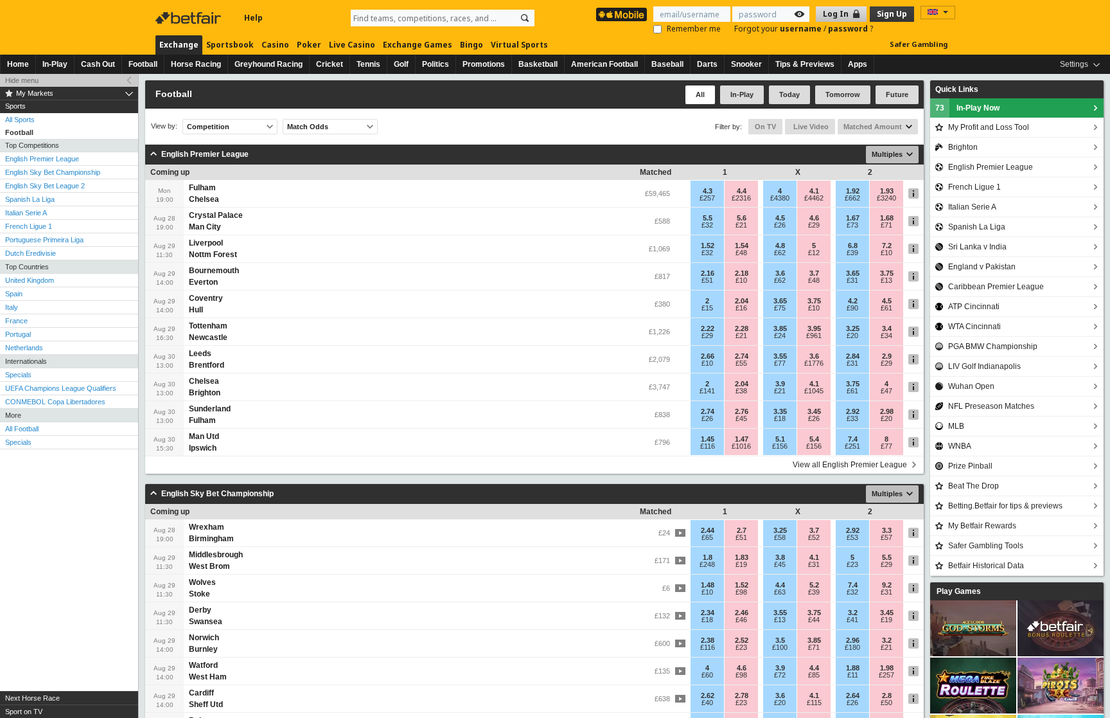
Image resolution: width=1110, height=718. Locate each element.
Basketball (538, 64)
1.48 (707, 585)
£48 (741, 252)
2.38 (707, 640)
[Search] (524, 18)
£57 (886, 537)
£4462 (814, 198)
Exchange (178, 44)
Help (253, 17)
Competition (208, 126)
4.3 (707, 191)
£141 (707, 391)
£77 (780, 363)
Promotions (484, 64)
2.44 (707, 530)
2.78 (741, 695)
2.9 (887, 356)
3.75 (887, 273)
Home (18, 64)
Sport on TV (23, 711)
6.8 (853, 245)
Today (789, 94)
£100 (780, 647)
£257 (707, 198)
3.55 (780, 356)
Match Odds (307, 126)
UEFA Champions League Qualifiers (60, 388)
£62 (780, 252)
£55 (741, 363)
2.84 (852, 356)
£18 (780, 418)
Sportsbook (230, 44)
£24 (780, 335)
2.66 (707, 356)
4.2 (853, 301)
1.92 (852, 191)
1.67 (852, 218)
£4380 (779, 198)
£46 (741, 619)
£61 (886, 308)
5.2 (814, 585)
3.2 (853, 612)
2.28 (741, 328)
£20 (852, 335)
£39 (852, 252)
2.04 (741, 301)
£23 (852, 564)
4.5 (780, 218)
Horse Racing (196, 64)
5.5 (707, 218)
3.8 (780, 557)
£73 (852, 225)
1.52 (707, 245)
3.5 (780, 640)
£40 (707, 702)
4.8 (780, 245)
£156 (780, 446)
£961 (814, 335)
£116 (707, 446)
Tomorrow (842, 94)
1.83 (741, 557)
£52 (814, 537)
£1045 (814, 391)
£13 (886, 280)
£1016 (741, 446)
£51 (707, 280)
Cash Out (98, 64)
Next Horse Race (32, 698)
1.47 (741, 439)
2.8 (887, 695)
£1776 (814, 363)
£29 (814, 225)
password (849, 28)
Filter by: (728, 126)
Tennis (368, 64)
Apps (857, 64)
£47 (886, 391)
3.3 (887, 530)
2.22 (707, 328)
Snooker (746, 64)
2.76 (741, 411)
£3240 (886, 198)
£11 (852, 675)
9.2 (887, 585)
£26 (780, 225)
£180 (852, 647)
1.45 (707, 439)
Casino (275, 44)
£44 (814, 619)
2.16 (707, 273)
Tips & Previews (804, 64)
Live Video (810, 126)
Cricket (329, 64)
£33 (852, 418)
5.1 (780, 439)
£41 (852, 619)
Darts (707, 64)
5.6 (741, 218)
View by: (164, 126)
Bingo (471, 44)
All (700, 94)
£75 (780, 308)
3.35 (780, 411)
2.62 (707, 695)
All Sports (20, 119)
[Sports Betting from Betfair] (621, 14)
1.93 (887, 191)
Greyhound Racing (268, 64)
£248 (707, 564)
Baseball (667, 64)
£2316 (741, 198)
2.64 (852, 695)
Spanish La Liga (30, 199)
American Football (604, 64)
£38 (741, 391)
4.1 (814, 191)
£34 (886, 335)
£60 (707, 675)
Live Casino (352, 44)
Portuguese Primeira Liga (44, 240)
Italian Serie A (26, 213)
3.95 (814, 328)
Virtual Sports (519, 44)
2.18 (741, 273)
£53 (852, 537)
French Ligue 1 (28, 226)
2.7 (741, 530)
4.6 (814, 218)
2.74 (741, 356)
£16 (741, 308)
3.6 (780, 273)
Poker (309, 44)
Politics (435, 64)
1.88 (852, 668)
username (802, 28)
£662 (852, 198)
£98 (741, 592)
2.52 (741, 640)
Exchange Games (417, 44)
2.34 (707, 612)
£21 (741, 225)
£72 (780, 675)
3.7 (814, 273)
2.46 (741, 612)
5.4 (814, 439)
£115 (814, 702)
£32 (707, 225)
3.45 (814, 411)
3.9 (780, 384)
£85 (814, 675)
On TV (765, 126)
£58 (780, 537)
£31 (852, 280)
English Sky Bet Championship (52, 172)
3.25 (852, 328)
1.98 (887, 668)
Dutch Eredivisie (30, 253)
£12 (814, 252)
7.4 (853, 439)
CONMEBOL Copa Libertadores (55, 402)
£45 (741, 418)
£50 (886, 702)
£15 (707, 308)
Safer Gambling (918, 44)
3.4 (887, 328)
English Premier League (42, 159)
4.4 (741, 191)
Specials (18, 375)
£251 (852, 446)
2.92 (852, 411)
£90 (852, 308)
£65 (707, 537)
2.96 (852, 640)
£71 (886, 225)
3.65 (852, 273)
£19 (741, 564)
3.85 (780, 328)
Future (897, 94)
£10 (886, 252)
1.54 (741, 245)
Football (142, 64)
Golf (401, 64)
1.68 (887, 218)
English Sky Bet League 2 (45, 186)
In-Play (54, 64)
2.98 (887, 411)
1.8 (707, 557)
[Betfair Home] (189, 18)
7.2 (887, 245)
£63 (780, 592)
